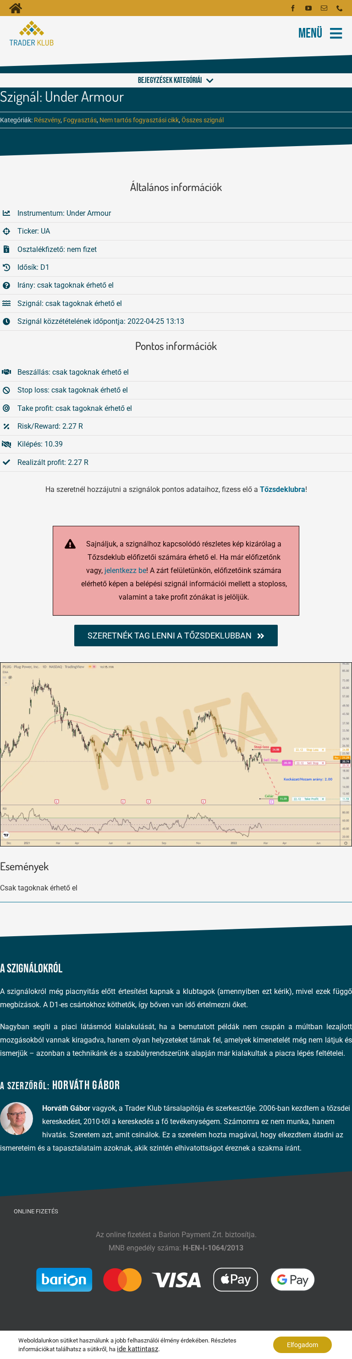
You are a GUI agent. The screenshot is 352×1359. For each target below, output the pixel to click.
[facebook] (293, 8)
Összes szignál (203, 120)
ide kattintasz (137, 1349)
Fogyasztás (80, 120)
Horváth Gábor (86, 1085)
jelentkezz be (125, 570)
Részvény (47, 120)
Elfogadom (302, 1344)
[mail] (324, 8)
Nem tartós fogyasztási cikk (139, 120)
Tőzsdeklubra (282, 489)
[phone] (339, 8)
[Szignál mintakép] (176, 666)
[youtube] (308, 8)
